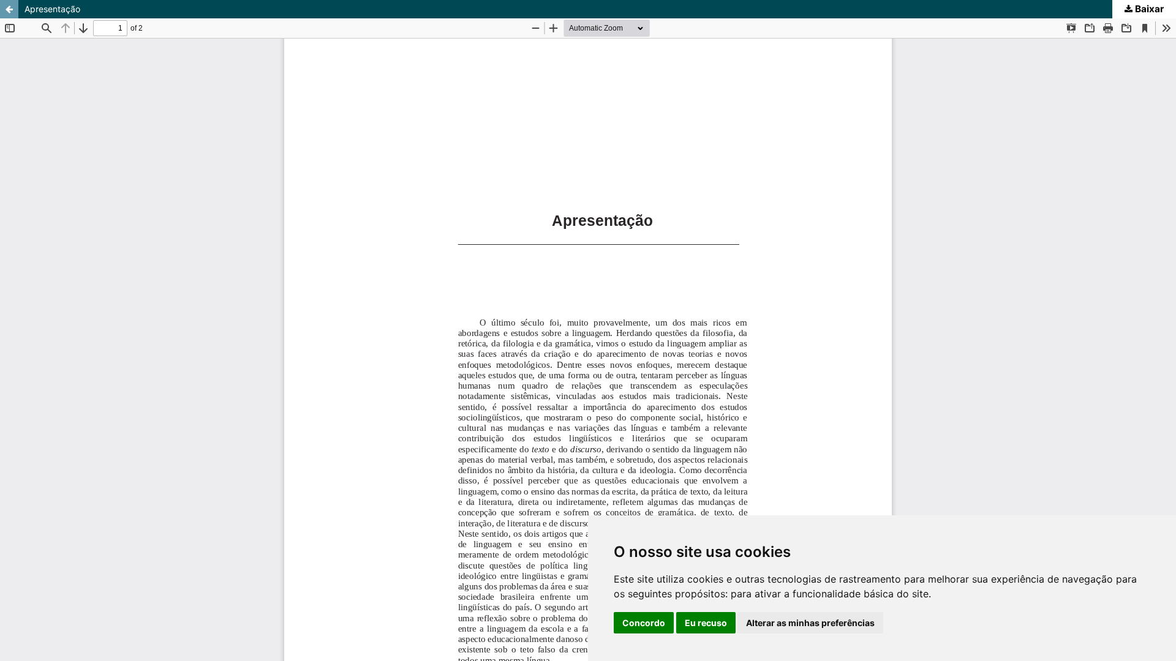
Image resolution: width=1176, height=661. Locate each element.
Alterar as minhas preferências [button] (810, 623)
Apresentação (52, 9)
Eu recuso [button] (706, 623)
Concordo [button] (643, 623)
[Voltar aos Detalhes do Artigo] (9, 9)
